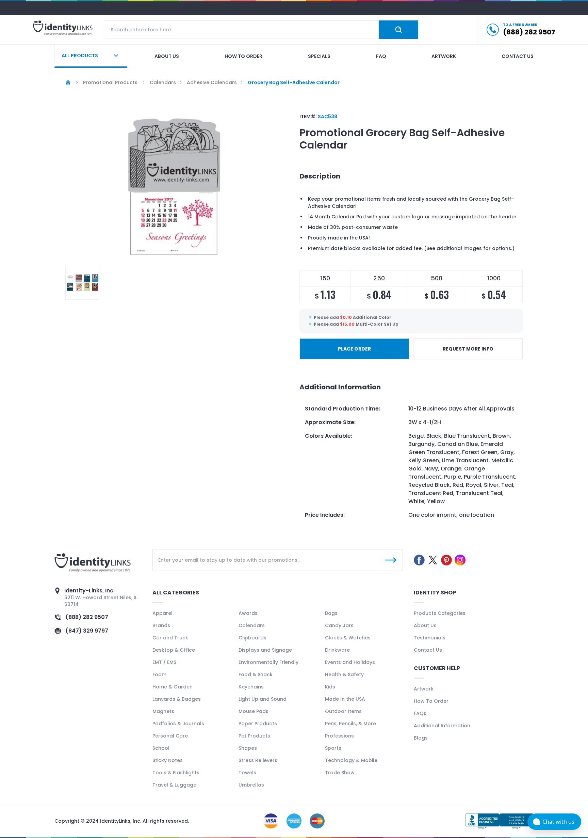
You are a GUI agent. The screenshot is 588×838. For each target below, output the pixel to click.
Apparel (162, 613)
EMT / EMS (164, 662)
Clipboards (252, 637)
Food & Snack (256, 674)
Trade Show (340, 772)
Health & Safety (344, 674)
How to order (243, 56)
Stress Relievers (258, 760)
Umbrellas (251, 784)
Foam (159, 674)
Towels (247, 772)
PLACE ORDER (354, 348)
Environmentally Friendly (268, 662)
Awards (248, 613)
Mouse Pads (253, 711)
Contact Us (428, 650)
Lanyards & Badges (176, 699)
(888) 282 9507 (86, 617)
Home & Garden (172, 686)
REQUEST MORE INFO (468, 348)
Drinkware (337, 650)
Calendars (252, 625)
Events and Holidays (350, 662)
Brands (161, 625)
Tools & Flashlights (175, 772)
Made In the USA (345, 699)
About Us (425, 625)
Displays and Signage (265, 650)
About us (166, 56)
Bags (331, 613)
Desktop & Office (173, 650)
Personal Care (170, 735)
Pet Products (254, 735)
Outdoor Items (343, 711)
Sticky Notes (167, 760)
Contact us (518, 56)
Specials (319, 56)
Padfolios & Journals (178, 723)
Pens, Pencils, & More (350, 723)
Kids (330, 686)
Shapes (248, 748)
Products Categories (440, 613)
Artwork (443, 56)
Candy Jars (339, 625)
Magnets (163, 711)
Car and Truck (170, 637)
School (160, 748)
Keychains (251, 686)
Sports (333, 748)
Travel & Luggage (174, 784)
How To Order (431, 701)
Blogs (421, 737)
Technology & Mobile (351, 760)
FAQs (420, 713)
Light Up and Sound (263, 699)
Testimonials (429, 637)
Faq (381, 56)
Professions (339, 735)
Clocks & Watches (348, 637)
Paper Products (258, 723)
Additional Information (442, 725)
